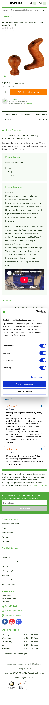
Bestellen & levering (10, 523)
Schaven (8, 16)
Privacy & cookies (24, 668)
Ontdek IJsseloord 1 (10, 561)
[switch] (42, 353)
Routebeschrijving (13, 615)
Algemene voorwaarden (18, 664)
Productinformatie (11, 114)
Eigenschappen (26, 114)
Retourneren (7, 532)
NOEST (5, 566)
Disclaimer (37, 664)
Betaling (5, 528)
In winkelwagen (30, 92)
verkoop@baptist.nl (14, 610)
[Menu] (25, 682)
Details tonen (36, 377)
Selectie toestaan (24, 391)
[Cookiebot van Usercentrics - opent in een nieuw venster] (35, 311)
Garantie (6, 537)
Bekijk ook (8, 119)
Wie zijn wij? (7, 570)
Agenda (5, 575)
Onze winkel (7, 552)
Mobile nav (3, 3)
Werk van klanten (9, 584)
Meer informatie (39, 485)
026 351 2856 (11, 606)
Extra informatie (41, 114)
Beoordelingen (42, 119)
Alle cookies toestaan (24, 384)
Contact (5, 541)
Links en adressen (10, 579)
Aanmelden (25, 508)
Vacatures (6, 557)
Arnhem (29, 104)
